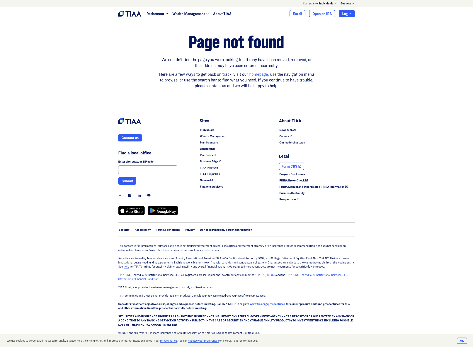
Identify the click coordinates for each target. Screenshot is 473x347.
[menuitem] (328, 3)
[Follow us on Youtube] (149, 195)
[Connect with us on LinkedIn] (139, 195)
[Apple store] (131, 210)
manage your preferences (203, 340)
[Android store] (163, 210)
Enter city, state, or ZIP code (136, 161)
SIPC (270, 275)
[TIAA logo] (129, 121)
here (126, 266)
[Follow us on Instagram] (130, 195)
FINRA (260, 275)
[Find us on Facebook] (120, 195)
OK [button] (462, 340)
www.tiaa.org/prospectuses (267, 304)
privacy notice (168, 340)
